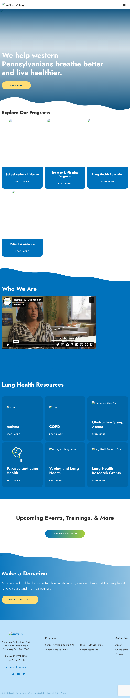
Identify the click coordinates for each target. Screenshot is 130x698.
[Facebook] (7, 674)
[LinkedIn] (24, 674)
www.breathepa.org (16, 667)
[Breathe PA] (16, 633)
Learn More (16, 85)
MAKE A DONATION (20, 599)
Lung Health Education (91, 644)
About (118, 644)
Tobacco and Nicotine (56, 649)
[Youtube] (18, 674)
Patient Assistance (89, 649)
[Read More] (22, 154)
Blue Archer (61, 693)
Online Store (121, 649)
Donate (119, 654)
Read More (22, 181)
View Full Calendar (65, 533)
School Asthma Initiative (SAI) (59, 644)
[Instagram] (13, 674)
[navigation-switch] (124, 5)
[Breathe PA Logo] (19, 4)
